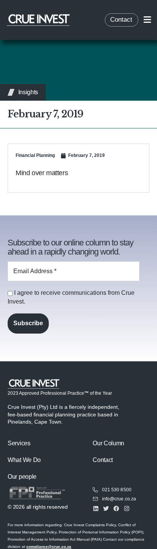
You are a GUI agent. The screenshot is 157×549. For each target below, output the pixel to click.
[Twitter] (106, 508)
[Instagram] (127, 508)
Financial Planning (35, 155)
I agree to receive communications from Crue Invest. (71, 297)
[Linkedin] (96, 508)
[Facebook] (116, 508)
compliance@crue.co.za (48, 546)
